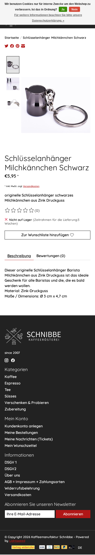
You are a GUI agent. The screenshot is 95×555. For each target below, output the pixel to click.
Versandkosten (31, 186)
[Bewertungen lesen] (20, 210)
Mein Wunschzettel (21, 445)
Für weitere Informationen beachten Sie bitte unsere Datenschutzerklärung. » (48, 17)
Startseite (12, 37)
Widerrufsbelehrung (22, 488)
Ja (63, 9)
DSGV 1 (11, 462)
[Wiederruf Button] (23, 547)
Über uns (12, 475)
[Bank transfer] (42, 547)
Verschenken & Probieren (27, 402)
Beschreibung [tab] (19, 255)
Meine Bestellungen (21, 432)
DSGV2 (10, 468)
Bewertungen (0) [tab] (50, 255)
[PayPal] (57, 547)
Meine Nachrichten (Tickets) (29, 439)
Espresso (13, 383)
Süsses (10, 396)
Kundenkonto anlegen (24, 426)
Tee (8, 389)
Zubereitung (15, 409)
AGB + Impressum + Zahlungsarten (35, 481)
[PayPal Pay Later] (64, 547)
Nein (74, 9)
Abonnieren (73, 514)
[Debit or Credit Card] (72, 547)
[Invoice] (49, 547)
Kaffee (11, 376)
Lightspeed (17, 540)
